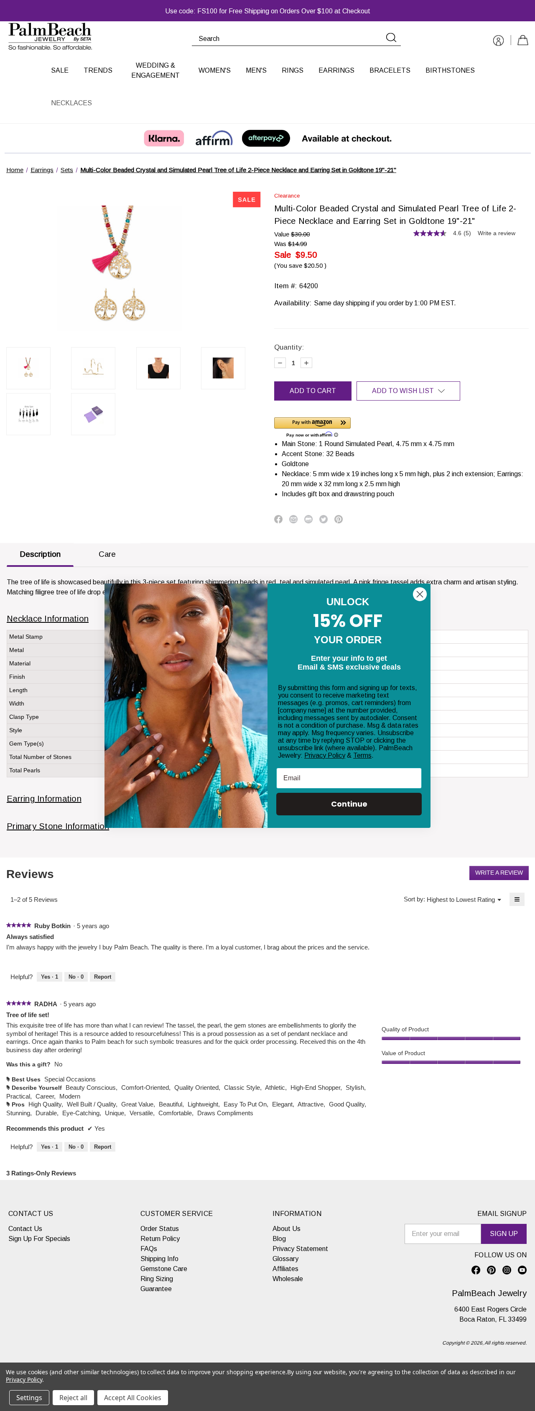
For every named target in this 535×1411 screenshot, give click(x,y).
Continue (349, 804)
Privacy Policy (324, 755)
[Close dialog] (420, 594)
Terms (362, 755)
